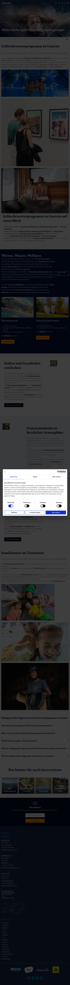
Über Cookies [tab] (56, 476)
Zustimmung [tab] (13, 476)
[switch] (27, 506)
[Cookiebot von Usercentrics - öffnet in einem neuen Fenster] (58, 472)
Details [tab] (35, 476)
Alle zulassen (56, 512)
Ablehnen (14, 512)
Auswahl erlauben (35, 512)
